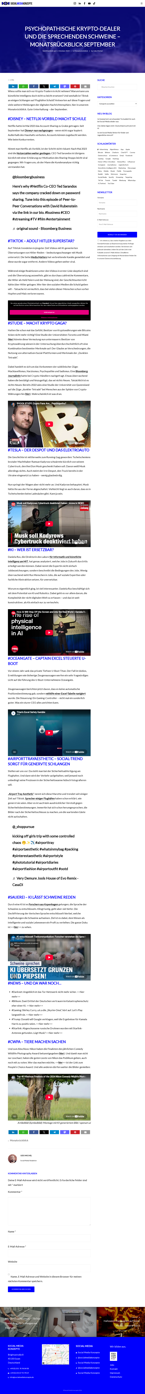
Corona (132, 152)
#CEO (65, 212)
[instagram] (76, 3)
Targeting (128, 177)
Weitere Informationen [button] (49, 317)
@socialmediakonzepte (88, 1357)
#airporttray (44, 842)
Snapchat (123, 174)
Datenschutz (102, 155)
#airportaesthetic (25, 849)
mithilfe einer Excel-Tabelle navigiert (66, 693)
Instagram (101, 165)
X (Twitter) (102, 183)
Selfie (107, 174)
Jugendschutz (123, 165)
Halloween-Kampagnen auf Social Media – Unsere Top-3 (122, 1321)
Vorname (100, 198)
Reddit (100, 174)
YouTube (111, 183)
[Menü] (141, 3)
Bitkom (107, 152)
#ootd (63, 869)
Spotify (111, 177)
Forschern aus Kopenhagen (43, 904)
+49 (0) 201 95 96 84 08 (19, 1368)
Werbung (122, 180)
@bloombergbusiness (28, 177)
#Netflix (36, 186)
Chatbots (115, 152)
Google (108, 159)
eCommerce (113, 155)
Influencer (131, 162)
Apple (128, 149)
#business (52, 212)
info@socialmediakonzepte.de (22, 1377)
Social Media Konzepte (89, 1352)
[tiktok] (95, 3)
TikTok (100, 180)
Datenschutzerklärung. (113, 258)
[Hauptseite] (72, 1322)
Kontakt (114, 1369)
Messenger (132, 168)
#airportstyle (53, 856)
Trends (107, 180)
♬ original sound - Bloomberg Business (42, 228)
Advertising (104, 149)
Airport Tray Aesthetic (21, 793)
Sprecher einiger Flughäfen (40, 798)
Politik (119, 171)
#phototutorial (23, 862)
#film (41, 219)
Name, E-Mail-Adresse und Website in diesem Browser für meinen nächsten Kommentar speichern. (44, 1279)
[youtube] (90, 3)
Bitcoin (100, 152)
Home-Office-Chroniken (106, 162)
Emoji (122, 155)
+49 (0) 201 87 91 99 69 (19, 1373)
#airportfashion (24, 869)
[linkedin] (81, 3)
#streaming (21, 219)
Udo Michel (98, 51)
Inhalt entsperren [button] (49, 312)
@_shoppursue (23, 827)
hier (11, 339)
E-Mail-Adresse (17, 1246)
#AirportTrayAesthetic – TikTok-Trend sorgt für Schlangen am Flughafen (23, 1321)
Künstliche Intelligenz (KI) (107, 168)
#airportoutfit (47, 869)
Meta (100, 171)
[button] (13, 86)
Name (12, 1231)
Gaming (100, 159)
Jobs (112, 1365)
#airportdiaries (47, 862)
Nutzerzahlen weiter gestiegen (33, 153)
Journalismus (111, 165)
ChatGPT (124, 152)
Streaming (119, 177)
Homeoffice (121, 162)
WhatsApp (132, 180)
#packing (71, 849)
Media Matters (39, 257)
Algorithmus (114, 149)
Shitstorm (114, 174)
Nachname (101, 209)
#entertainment (58, 219)
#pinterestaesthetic (27, 856)
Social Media (102, 177)
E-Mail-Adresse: (103, 220)
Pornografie (127, 171)
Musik (113, 171)
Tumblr (114, 180)
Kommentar (15, 1191)
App (122, 149)
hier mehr (35, 1005)
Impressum (115, 1373)
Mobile (106, 171)
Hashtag (116, 159)
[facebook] (86, 3)
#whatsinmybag (52, 849)
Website (12, 1261)
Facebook (129, 155)
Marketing (122, 168)
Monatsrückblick (81, 51)
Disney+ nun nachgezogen (39, 130)
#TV (33, 219)
